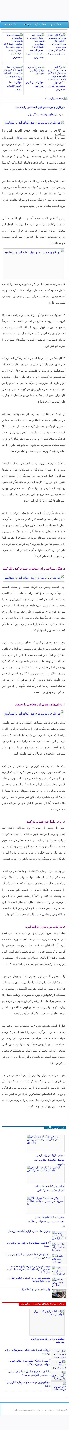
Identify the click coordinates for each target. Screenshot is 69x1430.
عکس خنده (10, 24)
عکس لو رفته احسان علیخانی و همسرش (34, 54)
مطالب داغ (55, 24)
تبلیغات (27, 24)
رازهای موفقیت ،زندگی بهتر (42, 114)
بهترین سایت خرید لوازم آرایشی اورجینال (29, 1231)
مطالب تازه (40, 24)
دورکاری (19, 137)
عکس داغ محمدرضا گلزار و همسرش (56, 86)
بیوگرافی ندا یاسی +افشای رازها (14, 86)
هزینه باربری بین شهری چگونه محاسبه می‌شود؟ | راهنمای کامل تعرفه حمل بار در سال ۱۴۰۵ (28, 1269)
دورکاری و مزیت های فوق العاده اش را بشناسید (40, 107)
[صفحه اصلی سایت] (65, 25)
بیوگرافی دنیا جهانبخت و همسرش (15, 54)
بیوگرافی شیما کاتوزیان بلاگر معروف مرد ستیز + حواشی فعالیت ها (46, 1221)
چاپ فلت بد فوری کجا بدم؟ (36, 1289)
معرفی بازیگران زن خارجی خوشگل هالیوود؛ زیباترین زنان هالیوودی (49, 1160)
